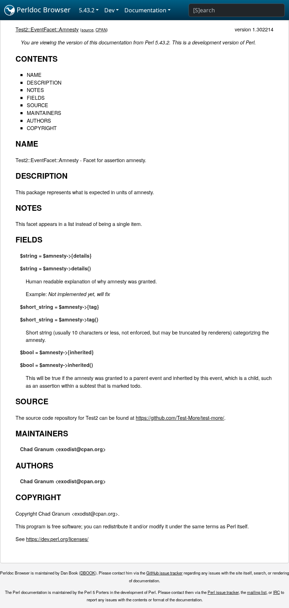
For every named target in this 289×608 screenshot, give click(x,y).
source (87, 29)
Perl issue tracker (223, 592)
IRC (276, 592)
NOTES (35, 89)
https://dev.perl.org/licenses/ (57, 538)
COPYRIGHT (42, 127)
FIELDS (36, 97)
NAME (34, 74)
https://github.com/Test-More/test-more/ (180, 417)
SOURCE (37, 105)
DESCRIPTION (44, 82)
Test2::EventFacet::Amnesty (47, 29)
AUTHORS (39, 120)
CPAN (101, 29)
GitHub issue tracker (164, 573)
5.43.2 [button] (86, 10)
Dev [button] (109, 10)
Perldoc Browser (42, 9)
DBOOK (87, 573)
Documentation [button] (145, 10)
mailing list (256, 592)
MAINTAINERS (44, 112)
